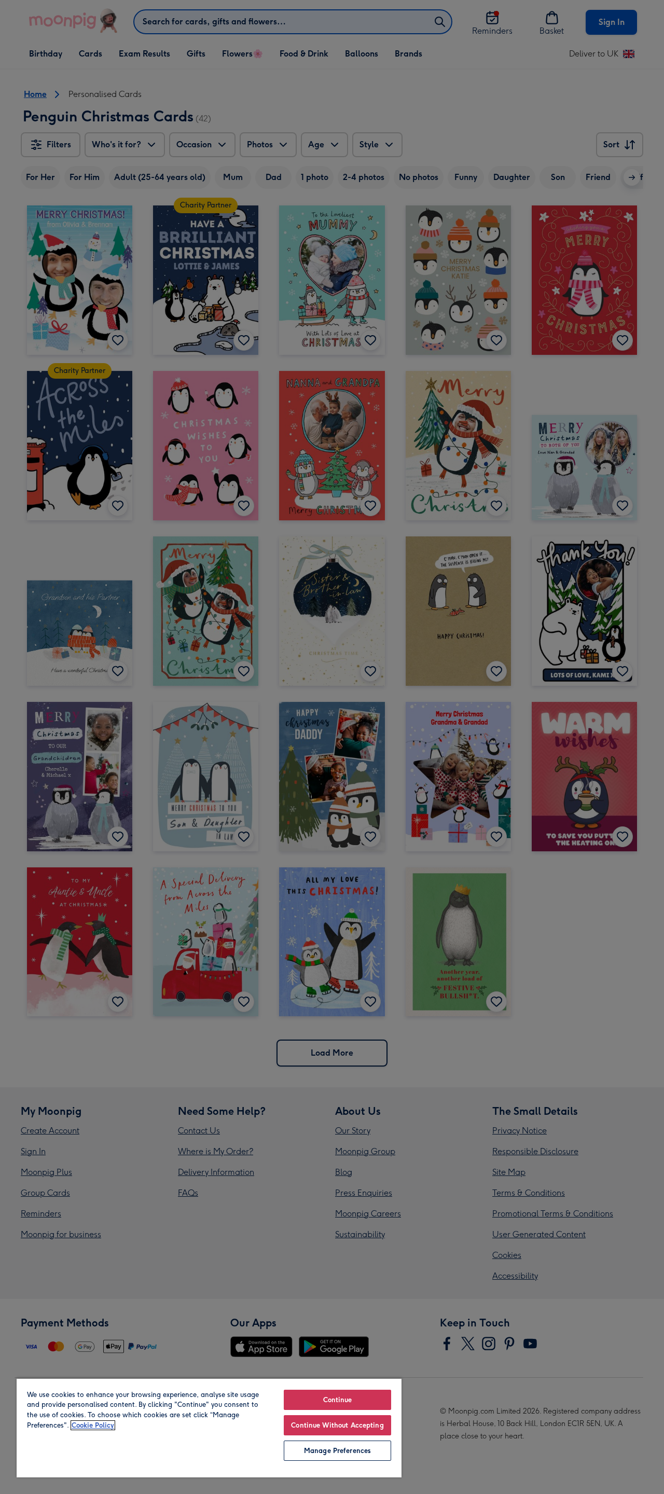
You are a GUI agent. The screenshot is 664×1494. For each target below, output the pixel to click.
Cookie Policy (93, 1425)
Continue (337, 1400)
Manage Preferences (337, 1451)
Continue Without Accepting (337, 1425)
